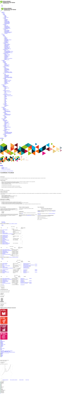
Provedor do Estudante (7, 22)
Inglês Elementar (4, 241)
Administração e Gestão (5, 235)
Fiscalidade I (3, 238)
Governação (6, 19)
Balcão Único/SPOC (7, 59)
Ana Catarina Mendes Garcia (26, 266)
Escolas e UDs (4, 24)
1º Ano (2, 258)
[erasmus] (1, 355)
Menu (3, 13)
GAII (5, 89)
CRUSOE (6, 117)
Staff (5, 74)
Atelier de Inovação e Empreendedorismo (7, 250)
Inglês (3, 230)
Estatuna (6, 123)
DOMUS (6, 98)
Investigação (3, 84)
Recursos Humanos (7, 31)
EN (2, 6)
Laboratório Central (5, 86)
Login (2, 5)
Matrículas (6, 57)
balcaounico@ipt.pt (29, 215)
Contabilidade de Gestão (5, 252)
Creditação (36, 265)
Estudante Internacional (5, 109)
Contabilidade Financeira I (5, 269)
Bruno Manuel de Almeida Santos (24, 282)
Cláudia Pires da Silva (25, 267)
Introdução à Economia (5, 242)
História (4, 14)
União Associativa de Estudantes (8, 132)
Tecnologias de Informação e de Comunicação (7, 233)
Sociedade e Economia (4, 267)
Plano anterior (3, 221)
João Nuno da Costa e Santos (26, 263)
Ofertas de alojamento (7, 129)
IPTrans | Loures (6, 45)
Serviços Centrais (7, 68)
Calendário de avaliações (4, 167)
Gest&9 (5, 103)
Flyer (1, 165)
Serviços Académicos (7, 30)
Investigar (6, 70)
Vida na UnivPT (3, 118)
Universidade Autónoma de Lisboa (8, 52)
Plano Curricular (3, 222)
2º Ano (2, 225)
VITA (5, 102)
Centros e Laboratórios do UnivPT (7, 94)
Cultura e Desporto (5, 120)
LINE (5, 100)
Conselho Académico (7, 21)
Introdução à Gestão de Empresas (6, 265)
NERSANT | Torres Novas (8, 48)
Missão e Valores (6, 17)
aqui (22, 213)
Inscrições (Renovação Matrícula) (8, 58)
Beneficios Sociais (7, 75)
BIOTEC (6, 96)
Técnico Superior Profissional (8, 39)
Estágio (3, 284)
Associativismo (5, 130)
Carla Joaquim (25, 269)
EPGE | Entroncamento (7, 47)
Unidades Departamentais (7, 28)
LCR (5, 99)
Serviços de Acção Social (7, 32)
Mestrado (6, 38)
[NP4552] (1, 353)
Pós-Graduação (6, 40)
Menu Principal (2, 138)
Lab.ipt (5, 88)
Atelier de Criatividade (4, 263)
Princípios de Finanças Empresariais (6, 254)
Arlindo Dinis (24, 270)
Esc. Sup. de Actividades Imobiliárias (9, 51)
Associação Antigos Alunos (8, 133)
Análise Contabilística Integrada (5, 249)
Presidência (6, 20)
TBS (5, 106)
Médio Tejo (6, 135)
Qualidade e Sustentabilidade (8, 80)
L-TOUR (6, 101)
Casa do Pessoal (6, 71)
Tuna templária (6, 122)
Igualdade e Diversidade (7, 81)
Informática (3, 240)
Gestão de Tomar (6, 26)
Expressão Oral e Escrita (5, 237)
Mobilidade (4, 112)
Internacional (4, 108)
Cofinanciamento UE (7, 23)
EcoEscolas (6, 82)
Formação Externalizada (7, 44)
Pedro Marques (22, 281)
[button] (0, 393)
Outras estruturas (6, 105)
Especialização (6, 42)
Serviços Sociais (6, 65)
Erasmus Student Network (8, 111)
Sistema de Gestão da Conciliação (8, 72)
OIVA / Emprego (6, 83)
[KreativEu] (1, 354)
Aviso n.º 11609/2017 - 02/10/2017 (13, 223)
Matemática (3, 231)
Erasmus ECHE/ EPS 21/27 (8, 114)
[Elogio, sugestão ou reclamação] (2, 350)
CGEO (5, 92)
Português (3, 266)
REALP (4, 115)
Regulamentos (6, 56)
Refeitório (6, 127)
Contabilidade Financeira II (5, 280)
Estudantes (4, 62)
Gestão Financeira (4, 239)
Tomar (5, 136)
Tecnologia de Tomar (7, 27)
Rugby (5, 124)
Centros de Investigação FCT (6, 90)
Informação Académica (5, 53)
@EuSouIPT (4, 78)
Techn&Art (6, 93)
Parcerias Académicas (5, 49)
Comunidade (3, 60)
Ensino (4, 35)
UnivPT (3, 12)
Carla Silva (24, 272)
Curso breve (6, 41)
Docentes (4, 66)
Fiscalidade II (3, 253)
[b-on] (1, 356)
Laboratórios (6, 33)
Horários (3, 168)
